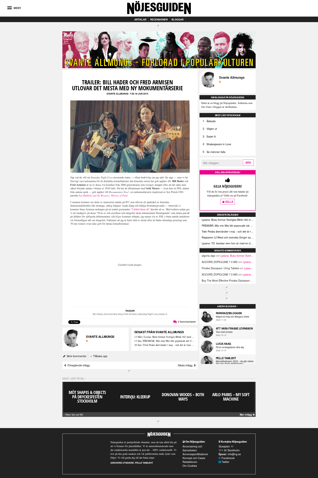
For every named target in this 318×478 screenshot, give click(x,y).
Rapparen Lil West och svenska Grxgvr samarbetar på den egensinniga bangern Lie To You (229, 237)
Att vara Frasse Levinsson (234, 328)
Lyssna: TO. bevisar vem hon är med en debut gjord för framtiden (229, 243)
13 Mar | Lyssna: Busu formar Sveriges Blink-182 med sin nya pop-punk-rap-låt (164, 337)
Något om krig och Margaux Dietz (232, 316)
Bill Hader (98, 313)
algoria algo (208, 255)
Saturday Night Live (148, 313)
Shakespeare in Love (218, 144)
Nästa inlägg (186, 365)
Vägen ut (211, 128)
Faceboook (228, 458)
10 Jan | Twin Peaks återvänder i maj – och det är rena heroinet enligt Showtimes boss (164, 345)
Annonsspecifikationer (195, 454)
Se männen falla (215, 152)
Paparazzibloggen (229, 313)
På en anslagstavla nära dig (230, 347)
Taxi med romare (224, 332)
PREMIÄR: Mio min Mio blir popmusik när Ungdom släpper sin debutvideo (229, 225)
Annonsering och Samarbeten (192, 448)
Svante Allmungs (117, 93)
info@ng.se (234, 454)
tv (166, 313)
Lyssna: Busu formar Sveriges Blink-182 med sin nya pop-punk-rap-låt (229, 219)
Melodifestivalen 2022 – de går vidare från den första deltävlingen (235, 362)
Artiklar (140, 19)
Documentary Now (113, 313)
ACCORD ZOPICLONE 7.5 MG (220, 262)
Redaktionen (190, 462)
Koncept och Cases (194, 458)
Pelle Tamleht (226, 358)
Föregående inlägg (78, 365)
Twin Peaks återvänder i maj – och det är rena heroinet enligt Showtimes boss (229, 231)
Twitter (225, 462)
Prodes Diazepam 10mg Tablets (220, 268)
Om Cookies (190, 465)
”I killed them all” (140, 209)
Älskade (211, 121)
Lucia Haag (223, 343)
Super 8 (211, 136)
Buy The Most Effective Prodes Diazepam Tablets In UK (234, 280)
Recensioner (159, 19)
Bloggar (177, 19)
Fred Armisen (130, 313)
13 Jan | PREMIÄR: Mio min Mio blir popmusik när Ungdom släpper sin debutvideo (164, 341)
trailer (162, 313)
